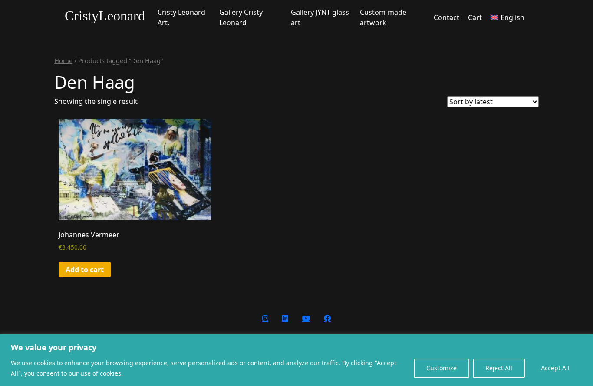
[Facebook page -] (327, 318)
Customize (441, 368)
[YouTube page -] (306, 318)
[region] (296, 360)
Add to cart (85, 269)
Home (63, 60)
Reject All (498, 368)
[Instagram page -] (265, 318)
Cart (475, 17)
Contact (446, 17)
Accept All (555, 368)
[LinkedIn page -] (285, 318)
